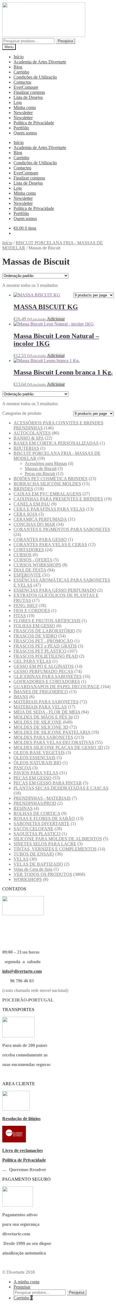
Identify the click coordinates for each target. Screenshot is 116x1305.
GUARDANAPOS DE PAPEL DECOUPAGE (57, 686)
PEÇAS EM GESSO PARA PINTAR (48, 783)
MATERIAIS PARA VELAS (40, 706)
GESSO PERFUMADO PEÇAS (43, 671)
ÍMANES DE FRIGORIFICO (41, 691)
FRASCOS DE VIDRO (35, 635)
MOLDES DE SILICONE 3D (41, 727)
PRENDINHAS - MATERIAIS (42, 798)
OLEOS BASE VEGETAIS (39, 752)
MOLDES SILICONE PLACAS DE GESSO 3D (58, 747)
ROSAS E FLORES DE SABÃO (44, 818)
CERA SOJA (25, 514)
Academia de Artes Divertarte (40, 61)
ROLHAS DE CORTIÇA (37, 813)
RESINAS (23, 808)
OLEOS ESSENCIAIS (34, 757)
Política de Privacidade (34, 122)
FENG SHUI (25, 605)
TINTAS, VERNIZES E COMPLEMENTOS (55, 849)
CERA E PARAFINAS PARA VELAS (49, 509)
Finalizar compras (29, 92)
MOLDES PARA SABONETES (43, 737)
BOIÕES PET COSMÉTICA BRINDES (51, 478)
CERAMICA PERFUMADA (40, 519)
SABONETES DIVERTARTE (42, 823)
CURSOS (23, 554)
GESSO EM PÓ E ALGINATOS (44, 666)
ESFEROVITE (27, 575)
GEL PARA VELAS (32, 661)
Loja (18, 102)
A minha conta (26, 1281)
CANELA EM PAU (32, 504)
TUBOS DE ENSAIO (34, 854)
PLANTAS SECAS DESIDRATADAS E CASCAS (61, 788)
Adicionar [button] (56, 318)
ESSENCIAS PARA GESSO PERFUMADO (55, 590)
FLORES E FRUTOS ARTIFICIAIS (47, 620)
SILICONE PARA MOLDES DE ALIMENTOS (58, 838)
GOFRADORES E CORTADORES (47, 681)
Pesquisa (65, 41)
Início (19, 56)
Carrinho (21, 72)
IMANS (21, 696)
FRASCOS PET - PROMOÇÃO (43, 641)
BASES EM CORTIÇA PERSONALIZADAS (56, 443)
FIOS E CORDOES (32, 610)
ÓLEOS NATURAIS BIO (37, 762)
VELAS (21, 859)
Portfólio (21, 127)
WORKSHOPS (28, 879)
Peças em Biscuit (40, 473)
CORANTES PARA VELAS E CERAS (50, 544)
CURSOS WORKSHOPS (37, 564)
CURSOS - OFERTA (33, 559)
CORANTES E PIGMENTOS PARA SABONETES (62, 529)
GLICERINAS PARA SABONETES (48, 676)
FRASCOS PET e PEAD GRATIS (45, 646)
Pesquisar (22, 1286)
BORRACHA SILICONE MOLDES (47, 483)
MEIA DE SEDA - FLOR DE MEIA (47, 712)
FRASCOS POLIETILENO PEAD (46, 656)
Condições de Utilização (35, 77)
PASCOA (22, 767)
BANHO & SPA (29, 438)
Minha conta (25, 107)
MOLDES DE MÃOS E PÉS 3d (43, 717)
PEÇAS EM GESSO (33, 778)
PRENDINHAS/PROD (35, 803)
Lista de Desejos (28, 97)
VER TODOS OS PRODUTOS (43, 874)
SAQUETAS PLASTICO (37, 833)
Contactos (22, 82)
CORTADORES (29, 549)
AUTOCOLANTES (32, 433)
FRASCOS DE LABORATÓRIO (44, 630)
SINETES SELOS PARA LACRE (45, 843)
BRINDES (23, 488)
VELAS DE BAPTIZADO (38, 864)
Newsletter (23, 112)
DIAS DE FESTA (30, 570)
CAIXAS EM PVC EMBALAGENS (47, 493)
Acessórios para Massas (46, 463)
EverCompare (26, 87)
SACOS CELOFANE (33, 828)
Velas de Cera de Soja (33, 869)
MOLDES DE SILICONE (38, 722)
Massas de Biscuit (41, 468)
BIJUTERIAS (26, 448)
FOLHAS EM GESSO (34, 625)
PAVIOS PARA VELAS (36, 772)
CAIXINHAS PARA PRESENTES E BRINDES (58, 499)
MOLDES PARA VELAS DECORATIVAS (54, 742)
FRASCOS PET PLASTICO (40, 651)
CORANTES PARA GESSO (40, 539)
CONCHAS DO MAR (34, 524)
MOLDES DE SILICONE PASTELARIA (52, 732)
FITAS (20, 615)
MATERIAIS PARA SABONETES (46, 701)
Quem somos (25, 132)
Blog (18, 67)
